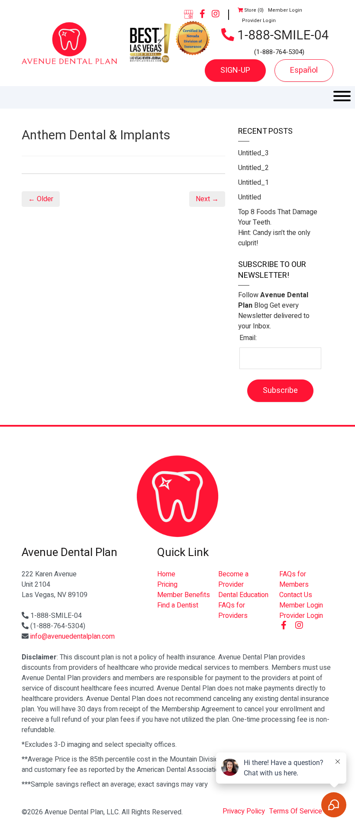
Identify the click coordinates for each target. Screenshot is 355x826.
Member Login (285, 10)
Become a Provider (233, 579)
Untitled (249, 197)
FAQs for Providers (233, 610)
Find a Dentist (177, 605)
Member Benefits (183, 595)
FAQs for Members (294, 579)
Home (166, 574)
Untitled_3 (253, 153)
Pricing (167, 584)
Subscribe (280, 390)
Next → (207, 199)
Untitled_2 (253, 168)
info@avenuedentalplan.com (72, 636)
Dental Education (243, 595)
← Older (40, 199)
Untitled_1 (253, 182)
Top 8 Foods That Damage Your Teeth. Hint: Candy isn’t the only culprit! (277, 227)
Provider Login (259, 20)
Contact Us (295, 595)
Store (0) (253, 10)
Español (304, 70)
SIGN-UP (235, 70)
